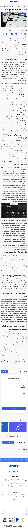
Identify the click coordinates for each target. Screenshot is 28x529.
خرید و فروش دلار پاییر (17, 459)
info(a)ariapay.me (5, 508)
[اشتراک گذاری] (3, 34)
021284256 (7, 442)
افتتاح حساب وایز (14, 496)
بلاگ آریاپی (18, 6)
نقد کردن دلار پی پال (6, 459)
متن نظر (24, 393)
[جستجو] (1, 2)
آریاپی (24, 6)
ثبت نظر (4, 371)
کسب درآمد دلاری (5, 494)
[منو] (26, 2)
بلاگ (25, 501)
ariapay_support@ (6, 513)
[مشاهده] (25, 34)
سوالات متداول (23, 503)
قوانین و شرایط (4, 503)
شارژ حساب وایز (4, 496)
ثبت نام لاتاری (24, 496)
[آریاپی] (14, 2)
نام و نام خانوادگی (23, 387)
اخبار (15, 501)
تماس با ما (3, 501)
